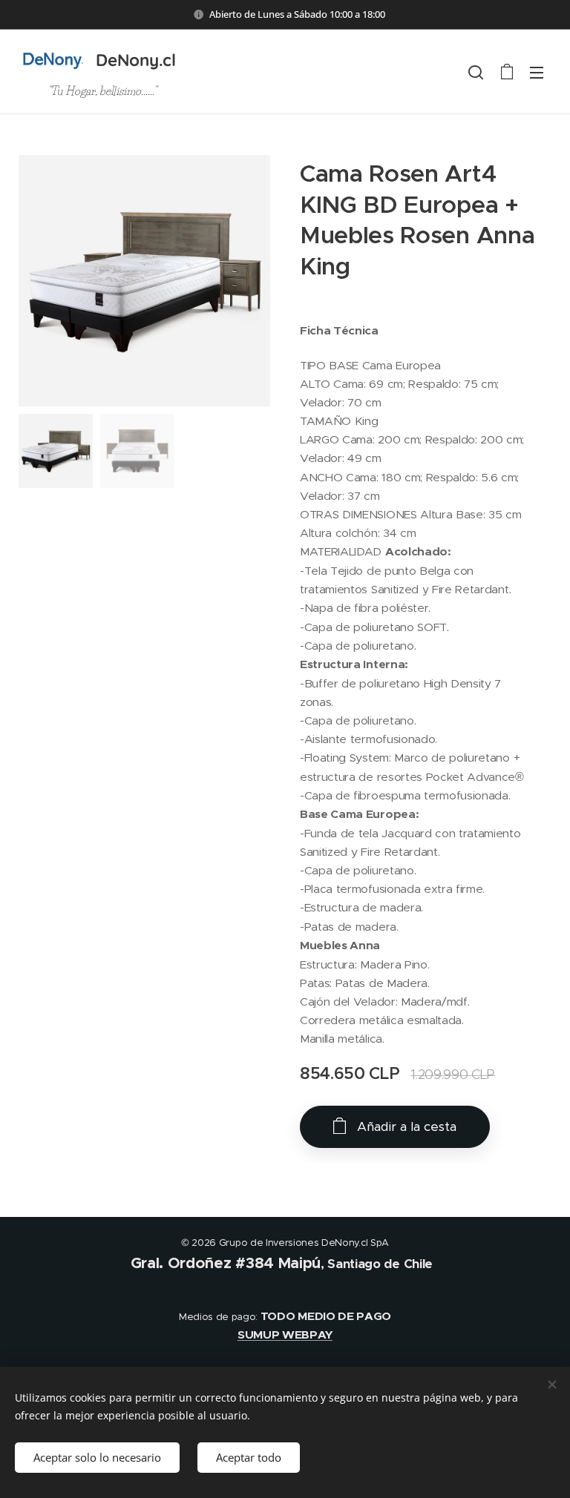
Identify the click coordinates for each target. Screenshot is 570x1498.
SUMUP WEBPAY (285, 1334)
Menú (536, 72)
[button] (475, 71)
